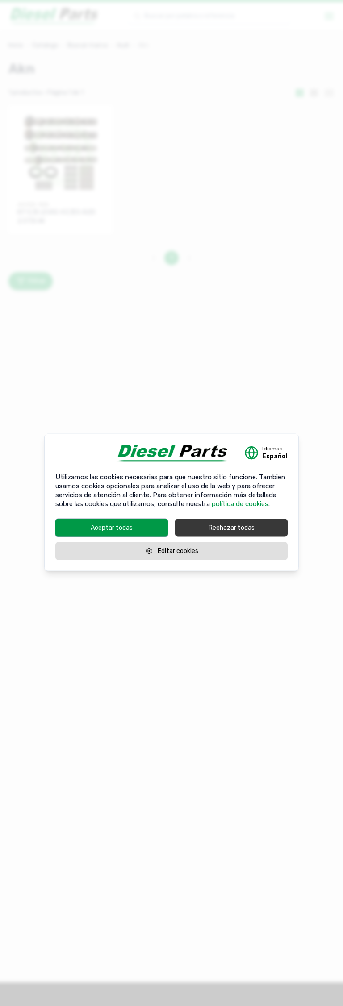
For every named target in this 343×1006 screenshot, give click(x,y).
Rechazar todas (232, 528)
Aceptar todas (112, 528)
